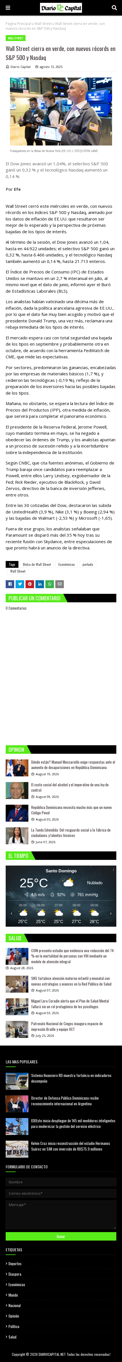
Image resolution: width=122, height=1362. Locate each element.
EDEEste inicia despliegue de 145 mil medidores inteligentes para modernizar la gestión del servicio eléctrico (73, 1123)
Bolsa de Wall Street (37, 564)
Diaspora (15, 1274)
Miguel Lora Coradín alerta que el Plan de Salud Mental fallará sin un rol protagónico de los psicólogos (70, 1003)
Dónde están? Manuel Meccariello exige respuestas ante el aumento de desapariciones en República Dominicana (73, 764)
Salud (12, 1337)
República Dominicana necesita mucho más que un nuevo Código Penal (71, 810)
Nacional (15, 1305)
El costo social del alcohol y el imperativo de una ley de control (70, 787)
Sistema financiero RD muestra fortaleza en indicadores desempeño (71, 1078)
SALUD (15, 938)
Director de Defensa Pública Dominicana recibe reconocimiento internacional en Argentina (65, 1100)
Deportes (15, 1263)
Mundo (13, 1295)
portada (88, 564)
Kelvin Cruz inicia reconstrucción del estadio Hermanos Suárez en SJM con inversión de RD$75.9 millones (70, 1146)
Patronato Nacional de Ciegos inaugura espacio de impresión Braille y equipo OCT (67, 1026)
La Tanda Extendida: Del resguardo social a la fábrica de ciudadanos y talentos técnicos (71, 832)
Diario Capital (20, 67)
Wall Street (43, 23)
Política (14, 1326)
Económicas (66, 564)
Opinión (14, 1316)
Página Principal (18, 23)
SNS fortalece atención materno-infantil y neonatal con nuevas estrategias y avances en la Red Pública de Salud (71, 981)
